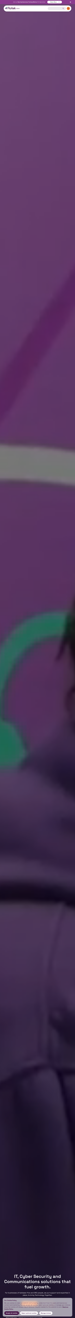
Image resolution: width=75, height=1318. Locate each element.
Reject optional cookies (29, 1313)
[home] (12, 8)
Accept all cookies (11, 1313)
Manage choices (46, 1313)
